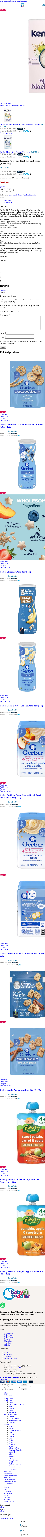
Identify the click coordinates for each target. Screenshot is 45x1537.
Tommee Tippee (14, 1468)
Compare (7, 1499)
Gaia (10, 1438)
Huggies (12, 1444)
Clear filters (4, 290)
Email (2, 337)
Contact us (8, 1354)
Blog (6, 1352)
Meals (11, 1410)
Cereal (19, 195)
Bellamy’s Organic (15, 1430)
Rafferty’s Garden (15, 1464)
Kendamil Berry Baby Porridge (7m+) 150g (15, 152)
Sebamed (12, 1466)
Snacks (11, 1406)
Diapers (7, 1339)
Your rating (4, 311)
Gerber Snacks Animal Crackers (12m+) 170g (20, 1090)
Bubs (10, 1432)
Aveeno (11, 1428)
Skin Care (7, 1345)
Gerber (11, 1440)
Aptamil (11, 1426)
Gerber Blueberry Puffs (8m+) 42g (15, 572)
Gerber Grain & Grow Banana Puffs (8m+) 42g (21, 706)
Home (2, 105)
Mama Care (8, 1341)
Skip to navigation (6, 1)
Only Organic (13, 1460)
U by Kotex (13, 1470)
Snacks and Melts (15, 1420)
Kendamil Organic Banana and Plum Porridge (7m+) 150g (20, 124)
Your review (5, 315)
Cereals (11, 1416)
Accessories (8, 1333)
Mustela (11, 1456)
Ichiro (11, 1446)
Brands (8, 105)
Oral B (11, 1462)
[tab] (8, 201)
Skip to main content (20, 1)
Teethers (12, 1408)
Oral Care (7, 1343)
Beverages (12, 1412)
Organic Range (14, 1418)
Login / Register (10, 1501)
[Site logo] (22, 7)
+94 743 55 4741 (16, 1368)
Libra (10, 1454)
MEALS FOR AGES (16, 1404)
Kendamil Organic (18, 105)
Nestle (11, 1458)
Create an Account (6, 1518)
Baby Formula (9, 1337)
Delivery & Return (10, 1358)
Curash (11, 1436)
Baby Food (13, 195)
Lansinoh (12, 1452)
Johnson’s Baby (14, 1448)
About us (7, 1356)
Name (2, 333)
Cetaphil (12, 1434)
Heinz (11, 1442)
